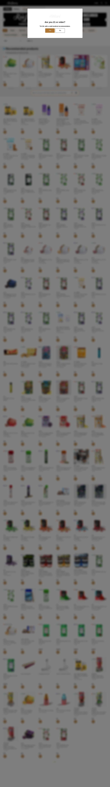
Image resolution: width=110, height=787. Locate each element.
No (60, 30)
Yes (50, 30)
